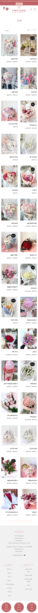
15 (28, 30)
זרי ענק (9, 573)
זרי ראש (9, 580)
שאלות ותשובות (28, 575)
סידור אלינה (14, 223)
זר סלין (35, 352)
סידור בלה (34, 92)
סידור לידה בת (14, 448)
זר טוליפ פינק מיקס (12, 480)
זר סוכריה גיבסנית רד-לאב (11, 384)
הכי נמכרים (19, 4)
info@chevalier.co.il (18, 555)
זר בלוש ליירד (33, 125)
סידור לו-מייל (14, 320)
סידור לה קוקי (14, 255)
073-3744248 (18, 536)
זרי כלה (9, 577)
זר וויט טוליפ (33, 384)
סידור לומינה (14, 59)
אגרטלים (9, 588)
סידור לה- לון (33, 157)
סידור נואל (15, 190)
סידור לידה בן (33, 448)
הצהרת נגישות (28, 589)
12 (30, 30)
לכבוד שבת (33, 59)
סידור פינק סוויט (32, 480)
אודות (28, 585)
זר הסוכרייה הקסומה (12, 287)
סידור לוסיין (15, 92)
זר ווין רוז (34, 512)
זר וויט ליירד (34, 288)
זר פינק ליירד (33, 417)
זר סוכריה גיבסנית (32, 320)
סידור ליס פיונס (14, 157)
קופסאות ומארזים (9, 584)
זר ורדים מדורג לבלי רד (11, 512)
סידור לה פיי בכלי (13, 124)
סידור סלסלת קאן (32, 223)
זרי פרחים (9, 569)
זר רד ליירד (15, 352)
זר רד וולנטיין (33, 255)
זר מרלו (35, 190)
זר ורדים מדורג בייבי (12, 415)
